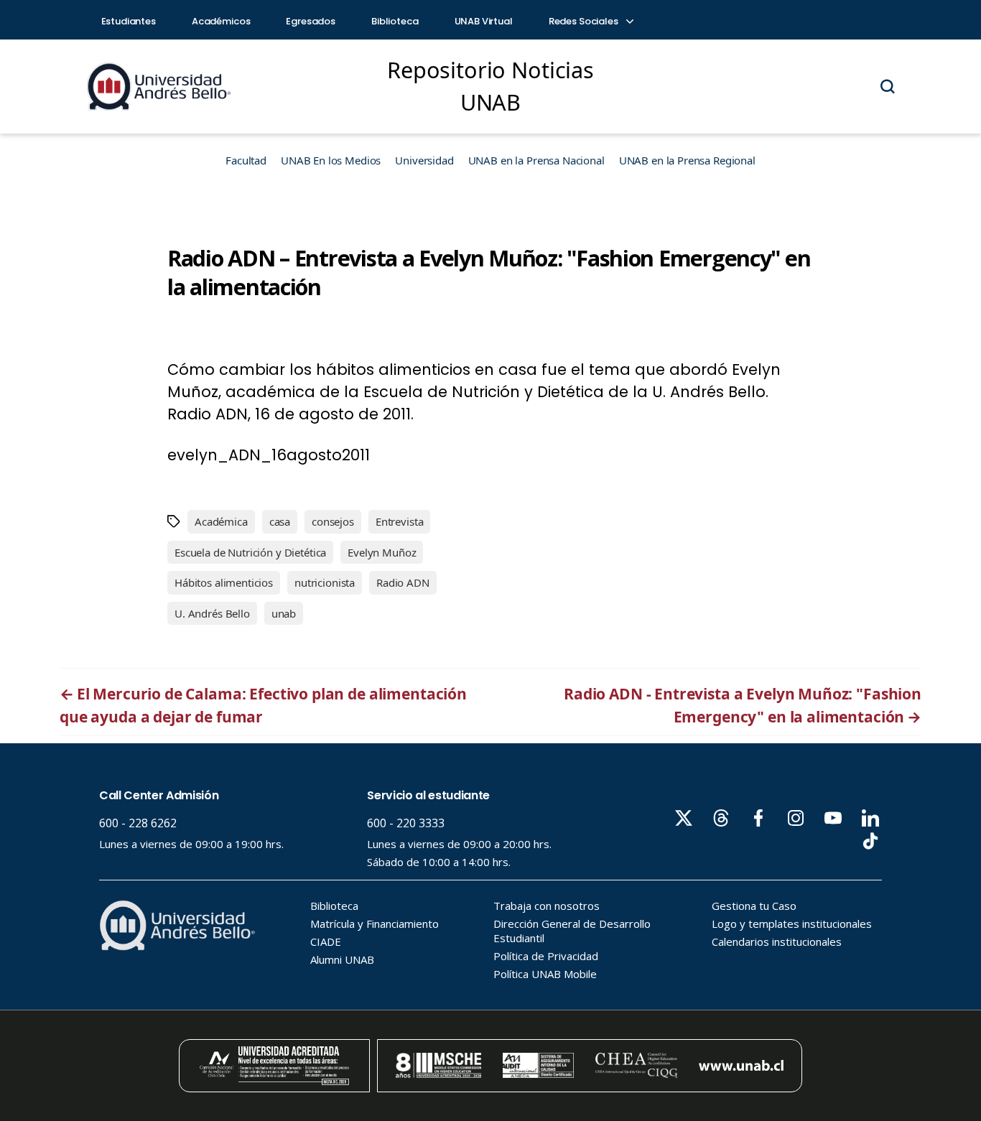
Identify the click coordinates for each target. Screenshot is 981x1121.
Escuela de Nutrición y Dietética (250, 552)
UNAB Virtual (484, 21)
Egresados (310, 21)
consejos (333, 521)
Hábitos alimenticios (224, 582)
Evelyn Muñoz (382, 552)
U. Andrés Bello (212, 613)
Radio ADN (402, 582)
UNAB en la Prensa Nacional (536, 160)
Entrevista (400, 521)
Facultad (246, 160)
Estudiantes (128, 21)
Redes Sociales (584, 21)
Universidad (424, 160)
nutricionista (324, 582)
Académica (221, 521)
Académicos (221, 21)
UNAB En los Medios (331, 160)
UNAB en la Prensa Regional (687, 160)
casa (279, 521)
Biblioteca (395, 21)
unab (283, 613)
